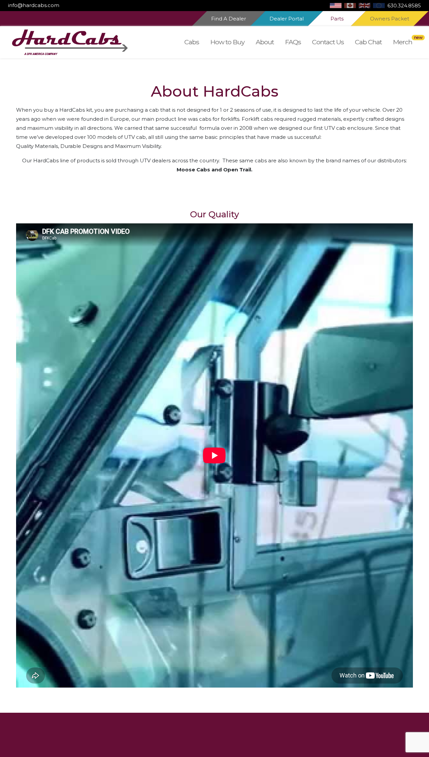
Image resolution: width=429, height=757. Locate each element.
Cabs (191, 42)
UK (364, 5)
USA (336, 5)
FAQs (293, 42)
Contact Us (328, 42)
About (265, 42)
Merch (402, 42)
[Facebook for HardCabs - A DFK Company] (60, 5)
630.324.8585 (404, 5)
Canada (350, 5)
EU (379, 5)
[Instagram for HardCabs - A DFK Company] (63, 5)
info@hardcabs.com (33, 5)
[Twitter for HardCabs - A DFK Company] (66, 5)
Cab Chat (368, 42)
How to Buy (227, 42)
